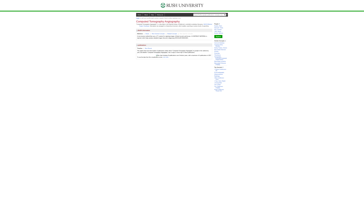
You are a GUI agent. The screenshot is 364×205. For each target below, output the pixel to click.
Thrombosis (217, 55)
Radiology (217, 76)
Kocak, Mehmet (218, 33)
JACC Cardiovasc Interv (219, 78)
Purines (216, 51)
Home (139, 15)
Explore (218, 36)
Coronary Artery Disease (218, 45)
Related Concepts (172, 33)
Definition (140, 33)
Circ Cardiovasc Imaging (218, 87)
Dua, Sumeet (218, 29)
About (146, 15)
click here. (166, 57)
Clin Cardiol (217, 84)
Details (147, 33)
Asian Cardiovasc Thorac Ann (219, 90)
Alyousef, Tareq (218, 27)
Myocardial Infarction (220, 49)
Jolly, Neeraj (217, 31)
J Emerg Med (218, 83)
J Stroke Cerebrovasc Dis (220, 70)
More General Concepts (158, 33)
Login (138, 18)
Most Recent (148, 48)
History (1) (160, 15)
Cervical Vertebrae (219, 43)
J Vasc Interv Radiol (219, 81)
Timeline (139, 48)
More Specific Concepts (186, 33)
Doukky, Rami (218, 26)
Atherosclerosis (218, 74)
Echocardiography (219, 72)
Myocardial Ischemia (220, 61)
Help (152, 15)
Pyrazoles (217, 53)
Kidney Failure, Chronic (220, 48)
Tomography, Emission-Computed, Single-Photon (220, 58)
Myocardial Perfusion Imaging (220, 63)
